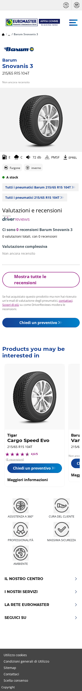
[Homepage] (3, 34)
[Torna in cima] (70, 681)
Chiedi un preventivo (38, 322)
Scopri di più (10, 305)
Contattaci (11, 674)
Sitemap (10, 668)
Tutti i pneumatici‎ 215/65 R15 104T (32, 197)
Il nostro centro (24, 579)
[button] (9, 34)
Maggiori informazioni (27, 479)
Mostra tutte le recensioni (30, 279)
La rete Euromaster (27, 605)
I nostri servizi (21, 592)
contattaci (65, 301)
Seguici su (15, 618)
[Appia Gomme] (30, 22)
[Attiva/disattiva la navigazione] (73, 22)
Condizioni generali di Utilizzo (26, 661)
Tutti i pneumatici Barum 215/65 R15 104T (38, 187)
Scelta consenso (16, 680)
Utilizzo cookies (15, 655)
